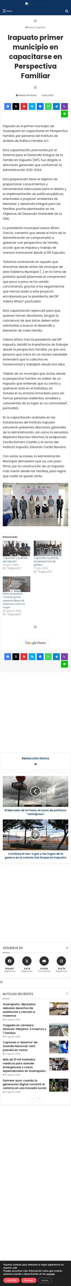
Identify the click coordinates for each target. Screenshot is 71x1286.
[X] (15, 106)
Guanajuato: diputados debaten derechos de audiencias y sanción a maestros (19, 1010)
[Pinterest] (24, 106)
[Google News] (35, 643)
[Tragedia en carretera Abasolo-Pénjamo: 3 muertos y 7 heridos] (58, 1029)
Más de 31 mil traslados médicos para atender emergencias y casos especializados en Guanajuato (24, 1065)
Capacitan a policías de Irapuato (15, 559)
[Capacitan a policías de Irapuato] (16, 548)
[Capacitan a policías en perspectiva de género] (47, 548)
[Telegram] (56, 106)
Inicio (31, 27)
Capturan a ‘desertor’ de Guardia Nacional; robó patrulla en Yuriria (20, 1046)
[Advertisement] (35, 711)
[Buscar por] (66, 11)
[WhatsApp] (48, 106)
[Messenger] (40, 106)
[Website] (35, 764)
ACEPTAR (11, 1280)
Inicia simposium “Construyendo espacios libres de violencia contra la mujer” (14, 600)
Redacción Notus (27, 95)
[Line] (64, 114)
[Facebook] (7, 106)
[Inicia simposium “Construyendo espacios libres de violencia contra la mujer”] (16, 584)
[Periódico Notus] (35, 3)
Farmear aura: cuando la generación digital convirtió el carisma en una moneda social (24, 1084)
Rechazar (28, 1280)
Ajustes (44, 1280)
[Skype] (32, 106)
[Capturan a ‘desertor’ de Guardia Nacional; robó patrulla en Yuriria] (58, 1047)
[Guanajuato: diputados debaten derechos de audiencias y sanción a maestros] (58, 1008)
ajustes (51, 1274)
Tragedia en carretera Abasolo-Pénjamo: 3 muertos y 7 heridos (24, 1029)
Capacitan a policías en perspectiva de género (46, 561)
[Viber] (64, 106)
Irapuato (41, 27)
